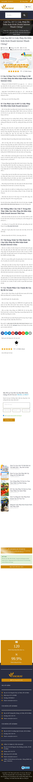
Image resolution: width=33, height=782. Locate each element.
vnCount (15, 325)
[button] (2, 333)
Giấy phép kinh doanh (12, 226)
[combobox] (13, 15)
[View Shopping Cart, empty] (30, 1)
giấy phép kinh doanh (17, 49)
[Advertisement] (16, 371)
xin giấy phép (26, 49)
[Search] (25, 15)
